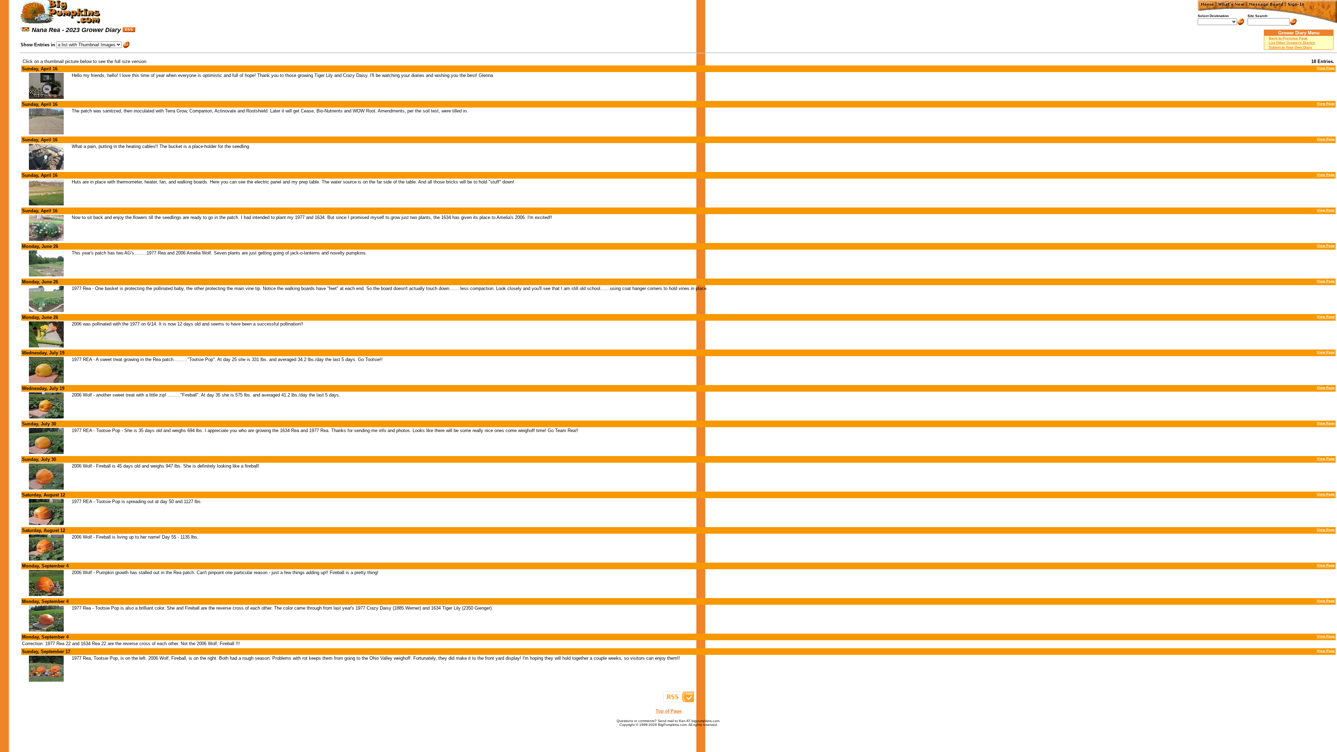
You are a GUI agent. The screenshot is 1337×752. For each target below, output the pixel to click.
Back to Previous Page (1288, 38)
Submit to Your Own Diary (1290, 47)
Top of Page (668, 711)
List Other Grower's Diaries (1292, 43)
